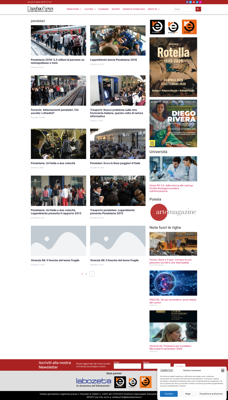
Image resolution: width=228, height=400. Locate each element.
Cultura (88, 9)
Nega (187, 393)
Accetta (169, 393)
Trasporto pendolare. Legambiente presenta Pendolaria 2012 (112, 212)
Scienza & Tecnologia (134, 9)
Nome (146, 362)
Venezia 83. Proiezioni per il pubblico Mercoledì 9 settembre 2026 (170, 347)
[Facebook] (187, 2)
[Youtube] (194, 2)
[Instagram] (200, 2)
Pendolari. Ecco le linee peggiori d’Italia (115, 163)
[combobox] (183, 9)
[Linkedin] (197, 2)
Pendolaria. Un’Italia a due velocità (53, 163)
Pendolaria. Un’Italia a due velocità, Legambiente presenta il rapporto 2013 (56, 212)
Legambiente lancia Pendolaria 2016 (113, 59)
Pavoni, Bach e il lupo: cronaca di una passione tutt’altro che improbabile (170, 261)
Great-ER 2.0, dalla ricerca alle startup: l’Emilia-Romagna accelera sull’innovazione (171, 188)
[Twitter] (190, 2)
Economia (103, 9)
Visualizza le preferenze (211, 393)
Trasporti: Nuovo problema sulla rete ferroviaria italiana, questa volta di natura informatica (116, 113)
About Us (152, 9)
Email (116, 362)
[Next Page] (91, 273)
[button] (222, 370)
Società (116, 9)
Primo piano (73, 9)
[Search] (198, 9)
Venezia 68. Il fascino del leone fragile (55, 260)
